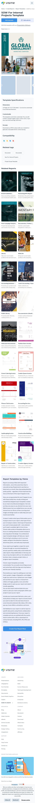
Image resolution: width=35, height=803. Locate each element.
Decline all (15, 800)
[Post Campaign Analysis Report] (9, 211)
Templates (4, 725)
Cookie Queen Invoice (25, 373)
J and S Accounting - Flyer (26, 283)
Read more (4, 29)
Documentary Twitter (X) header (25, 223)
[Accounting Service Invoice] (26, 391)
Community (21, 729)
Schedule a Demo (22, 702)
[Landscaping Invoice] (9, 421)
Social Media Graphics (7, 696)
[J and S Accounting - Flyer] (26, 271)
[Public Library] (9, 301)
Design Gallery (5, 729)
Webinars (4, 713)
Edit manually (9, 20)
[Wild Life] (26, 241)
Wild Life (21, 253)
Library (3, 253)
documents (19, 152)
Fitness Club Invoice (7, 403)
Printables (4, 690)
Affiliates (20, 732)
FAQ (2, 739)
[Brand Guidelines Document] (9, 181)
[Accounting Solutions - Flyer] (9, 271)
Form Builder (5, 687)
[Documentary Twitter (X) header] (26, 211)
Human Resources (23, 687)
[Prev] (9, 53)
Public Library (5, 313)
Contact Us (4, 745)
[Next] (26, 53)
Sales (19, 683)
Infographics (4, 683)
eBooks (3, 719)
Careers (20, 716)
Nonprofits (20, 693)
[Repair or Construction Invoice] (9, 451)
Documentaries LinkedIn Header (25, 313)
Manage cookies (25, 800)
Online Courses (5, 722)
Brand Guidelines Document (6, 193)
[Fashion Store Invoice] (26, 331)
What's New (21, 722)
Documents (4, 693)
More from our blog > (6, 781)
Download (20, 719)
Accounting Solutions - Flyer (8, 283)
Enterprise (20, 699)
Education (20, 696)
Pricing (3, 748)
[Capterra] (15, 784)
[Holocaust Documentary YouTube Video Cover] (9, 331)
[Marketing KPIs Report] (26, 181)
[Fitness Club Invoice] (9, 391)
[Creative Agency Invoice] (26, 451)
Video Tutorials (5, 716)
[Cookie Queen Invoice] (26, 361)
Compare (20, 725)
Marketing (20, 680)
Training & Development (24, 690)
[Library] (9, 241)
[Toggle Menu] (32, 3)
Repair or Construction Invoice (8, 463)
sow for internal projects (11, 157)
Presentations (5, 680)
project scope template (11, 161)
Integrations (4, 732)
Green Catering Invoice (8, 373)
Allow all (7, 800)
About (19, 710)
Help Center (4, 742)
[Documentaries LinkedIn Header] (26, 301)
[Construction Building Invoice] (26, 421)
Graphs (3, 699)
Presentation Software (23, 25)
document (7, 152)
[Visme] (8, 3)
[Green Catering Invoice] (9, 361)
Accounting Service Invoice (24, 403)
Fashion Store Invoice (24, 343)
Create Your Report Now (17, 629)
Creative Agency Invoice (25, 463)
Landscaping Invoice (7, 433)
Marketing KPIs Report (25, 193)
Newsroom (21, 713)
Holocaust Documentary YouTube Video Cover (8, 343)
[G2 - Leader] (21, 784)
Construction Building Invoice (24, 433)
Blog (2, 710)
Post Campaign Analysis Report (8, 223)
